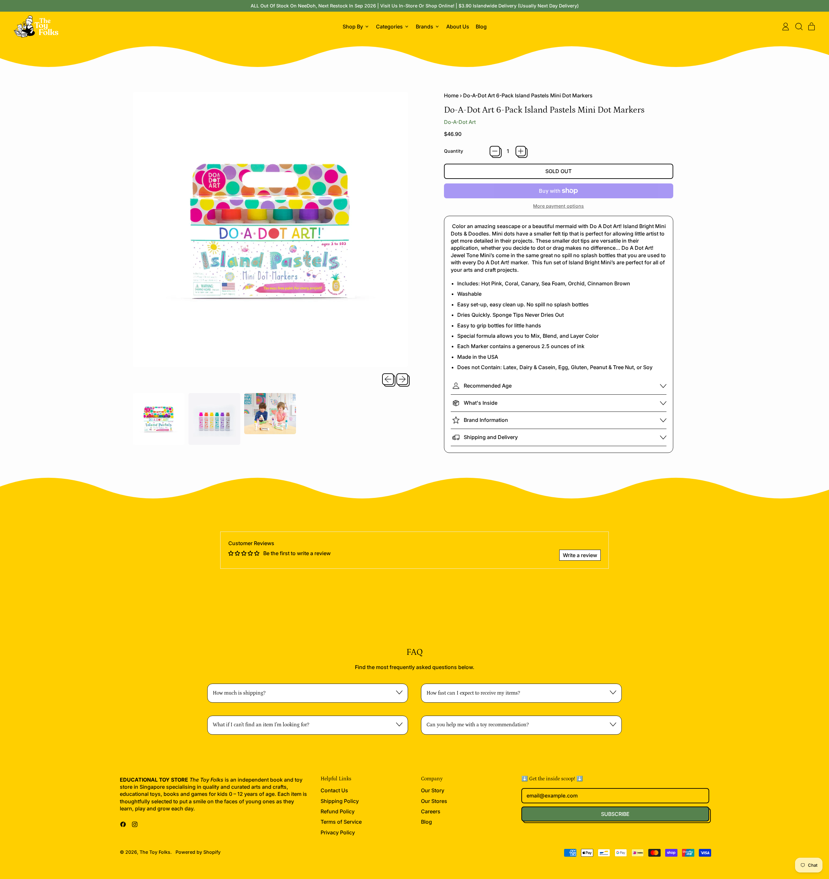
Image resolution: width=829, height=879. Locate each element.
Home (451, 95)
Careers (430, 811)
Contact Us (334, 790)
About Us (457, 26)
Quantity (453, 151)
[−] (495, 151)
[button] (798, 26)
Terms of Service (341, 822)
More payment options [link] (558, 206)
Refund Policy (338, 811)
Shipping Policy (340, 801)
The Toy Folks (155, 852)
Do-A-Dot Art (460, 122)
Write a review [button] (580, 555)
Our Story (432, 790)
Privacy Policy (338, 832)
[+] (521, 151)
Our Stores (434, 801)
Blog (481, 26)
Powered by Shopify (198, 852)
